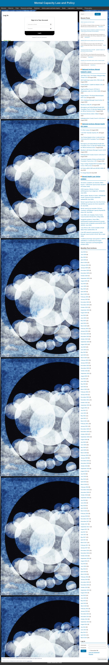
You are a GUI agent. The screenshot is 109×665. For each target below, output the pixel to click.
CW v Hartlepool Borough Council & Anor (91, 100)
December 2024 (85, 302)
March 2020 (84, 452)
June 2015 (83, 598)
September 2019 (85, 468)
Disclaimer (79, 8)
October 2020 (84, 434)
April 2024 (83, 323)
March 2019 (84, 484)
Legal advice (71, 8)
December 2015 (85, 582)
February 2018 (84, 513)
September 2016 (85, 558)
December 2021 (85, 397)
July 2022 (83, 378)
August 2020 (84, 439)
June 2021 (83, 413)
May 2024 (83, 320)
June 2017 (83, 534)
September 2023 (85, 341)
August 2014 (84, 624)
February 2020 (84, 455)
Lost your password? (42, 37)
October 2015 (84, 587)
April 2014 (83, 635)
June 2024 (83, 318)
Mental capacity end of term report (87, 22)
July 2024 (83, 315)
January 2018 (84, 516)
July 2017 (83, 532)
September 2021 (85, 405)
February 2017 (84, 545)
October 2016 (84, 555)
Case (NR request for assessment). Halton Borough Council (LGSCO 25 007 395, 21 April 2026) (93, 234)
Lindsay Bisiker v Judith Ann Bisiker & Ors (92, 84)
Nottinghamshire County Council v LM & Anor (92, 118)
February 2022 (84, 392)
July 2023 (83, 347)
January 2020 (84, 458)
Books (64, 8)
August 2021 (84, 407)
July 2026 (83, 252)
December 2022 (85, 365)
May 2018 (83, 505)
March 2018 (84, 510)
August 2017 (84, 529)
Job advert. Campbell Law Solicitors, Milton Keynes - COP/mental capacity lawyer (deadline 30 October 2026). (93, 184)
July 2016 (83, 563)
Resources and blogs (26, 8)
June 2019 (83, 476)
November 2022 (85, 368)
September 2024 (85, 310)
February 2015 (84, 608)
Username (83, 645)
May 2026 (83, 257)
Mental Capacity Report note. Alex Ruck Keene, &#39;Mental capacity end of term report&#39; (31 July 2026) (93, 203)
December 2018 (85, 489)
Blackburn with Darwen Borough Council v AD (93, 150)
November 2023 (85, 336)
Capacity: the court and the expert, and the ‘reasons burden (92, 60)
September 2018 (85, 497)
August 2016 (84, 561)
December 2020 (85, 429)
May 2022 (83, 384)
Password (83, 647)
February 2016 (84, 577)
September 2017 (85, 526)
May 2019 (83, 479)
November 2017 (85, 521)
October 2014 (84, 619)
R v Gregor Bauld (85, 172)
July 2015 (83, 595)
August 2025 (84, 281)
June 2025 (83, 286)
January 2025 (84, 299)
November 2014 (85, 616)
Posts (17, 8)
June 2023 (83, 349)
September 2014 (85, 621)
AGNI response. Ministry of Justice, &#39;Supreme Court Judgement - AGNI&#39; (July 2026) (93, 191)
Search (97, 14)
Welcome (3, 8)
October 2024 (84, 307)
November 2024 (85, 304)
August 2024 (84, 312)
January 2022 (84, 394)
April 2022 (83, 386)
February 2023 (84, 360)
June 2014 (83, 629)
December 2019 (85, 460)
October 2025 (84, 275)
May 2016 (83, 569)
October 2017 (84, 524)
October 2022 (84, 370)
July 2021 (83, 410)
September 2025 (85, 278)
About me (10, 8)
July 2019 (83, 474)
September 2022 (85, 373)
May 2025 (83, 289)
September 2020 (85, 436)
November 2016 (85, 553)
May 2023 (83, 352)
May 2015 (83, 600)
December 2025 (85, 270)
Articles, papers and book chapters (51, 8)
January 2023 (84, 363)
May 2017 (83, 537)
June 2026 (83, 254)
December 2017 (85, 518)
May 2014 (83, 632)
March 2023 (84, 357)
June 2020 (83, 444)
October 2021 (84, 402)
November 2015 (85, 585)
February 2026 (84, 265)
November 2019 (85, 463)
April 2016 (83, 571)
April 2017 (83, 540)
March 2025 (84, 294)
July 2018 (83, 500)
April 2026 (83, 260)
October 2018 (84, 495)
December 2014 (85, 614)
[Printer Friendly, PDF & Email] (7, 40)
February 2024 (84, 328)
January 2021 (84, 426)
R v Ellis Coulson (85, 130)
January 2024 (84, 331)
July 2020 (83, 442)
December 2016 (85, 550)
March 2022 (84, 389)
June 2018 (83, 503)
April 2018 (83, 508)
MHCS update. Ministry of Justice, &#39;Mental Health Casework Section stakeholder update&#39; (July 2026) (93, 197)
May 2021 (83, 415)
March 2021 (84, 421)
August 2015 (84, 592)
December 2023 (85, 333)
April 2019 (83, 481)
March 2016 (84, 574)
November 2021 (85, 400)
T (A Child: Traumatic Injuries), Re (89, 132)
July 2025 (83, 283)
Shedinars (37, 8)
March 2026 (84, 262)
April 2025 (83, 291)
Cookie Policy (29, 661)
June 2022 (83, 381)
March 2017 (84, 542)
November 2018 (85, 492)
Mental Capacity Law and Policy (54, 2)
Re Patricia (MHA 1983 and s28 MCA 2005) (92, 168)
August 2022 (84, 376)
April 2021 (83, 418)
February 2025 (84, 297)
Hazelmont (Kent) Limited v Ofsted (90, 113)
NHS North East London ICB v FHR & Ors (92, 80)
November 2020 (85, 431)
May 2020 (83, 447)
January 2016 (84, 579)
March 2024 (84, 326)
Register (34, 37)
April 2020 (83, 450)
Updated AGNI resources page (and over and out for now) (92, 40)
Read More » (101, 26)
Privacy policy (88, 8)
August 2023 (84, 344)
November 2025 (85, 273)
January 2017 (84, 547)
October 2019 (84, 466)
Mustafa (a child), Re (86, 104)
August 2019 (84, 471)
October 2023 (84, 339)
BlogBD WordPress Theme (54, 662)
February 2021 (84, 423)
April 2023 (83, 355)
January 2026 (84, 267)
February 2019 (84, 487)
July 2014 (83, 627)
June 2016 (83, 566)
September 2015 (85, 590)
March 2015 (84, 606)
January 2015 (84, 611)
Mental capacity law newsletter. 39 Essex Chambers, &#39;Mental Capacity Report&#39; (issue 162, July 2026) (93, 210)
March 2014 (84, 637)
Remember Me (94, 650)
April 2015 (83, 603)
